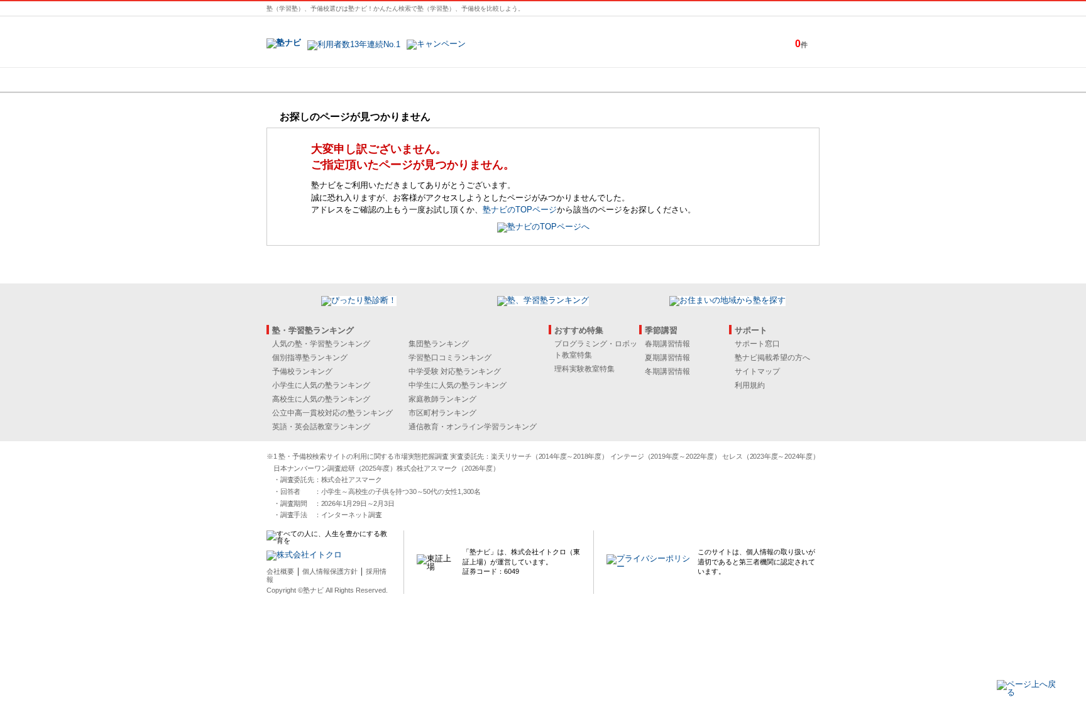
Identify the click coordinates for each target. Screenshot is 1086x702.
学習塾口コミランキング (450, 357)
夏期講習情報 (667, 357)
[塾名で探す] (404, 80)
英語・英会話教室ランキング (321, 426)
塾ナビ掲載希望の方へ (772, 357)
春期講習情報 (667, 343)
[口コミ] (588, 80)
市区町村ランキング (442, 413)
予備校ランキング (302, 371)
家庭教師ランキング (442, 399)
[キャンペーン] (771, 80)
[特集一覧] (679, 80)
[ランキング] (496, 80)
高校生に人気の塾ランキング (321, 399)
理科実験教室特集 (584, 369)
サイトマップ (757, 371)
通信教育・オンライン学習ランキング (473, 426)
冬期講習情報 (667, 371)
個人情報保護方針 (330, 571)
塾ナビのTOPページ (520, 209)
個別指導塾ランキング (310, 357)
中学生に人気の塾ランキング (458, 385)
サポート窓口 (757, 343)
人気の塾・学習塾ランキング (321, 343)
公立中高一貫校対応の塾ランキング (332, 413)
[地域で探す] (312, 80)
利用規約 (750, 385)
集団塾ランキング (439, 343)
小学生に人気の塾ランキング (321, 385)
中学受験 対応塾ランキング (455, 371)
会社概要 (280, 571)
